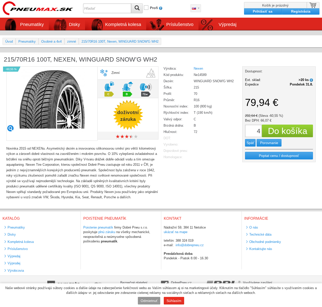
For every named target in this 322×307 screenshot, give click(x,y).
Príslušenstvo (179, 24)
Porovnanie (269, 143)
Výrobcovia (16, 270)
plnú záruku (106, 232)
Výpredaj (227, 24)
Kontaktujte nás (260, 249)
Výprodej (14, 263)
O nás (253, 227)
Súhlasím (174, 301)
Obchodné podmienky (265, 242)
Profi (154, 8)
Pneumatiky (27, 41)
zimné (71, 41)
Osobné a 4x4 (51, 41)
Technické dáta (260, 234)
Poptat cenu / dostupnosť (279, 156)
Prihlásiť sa (262, 11)
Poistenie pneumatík (98, 227)
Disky (12, 234)
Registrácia (300, 11)
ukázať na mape (175, 232)
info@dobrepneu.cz (190, 245)
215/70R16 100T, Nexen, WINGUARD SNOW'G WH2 (120, 41)
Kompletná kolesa (21, 242)
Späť (250, 143)
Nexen (198, 68)
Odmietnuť (149, 301)
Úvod (9, 41)
